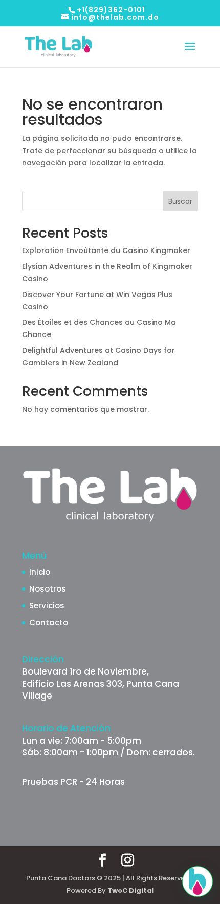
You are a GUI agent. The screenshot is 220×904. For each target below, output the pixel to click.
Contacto (48, 622)
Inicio (39, 571)
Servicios (46, 605)
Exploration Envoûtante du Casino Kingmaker (106, 250)
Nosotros (47, 588)
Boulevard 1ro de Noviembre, (85, 671)
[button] (197, 881)
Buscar (180, 201)
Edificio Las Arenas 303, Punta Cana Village (100, 690)
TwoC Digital (130, 890)
